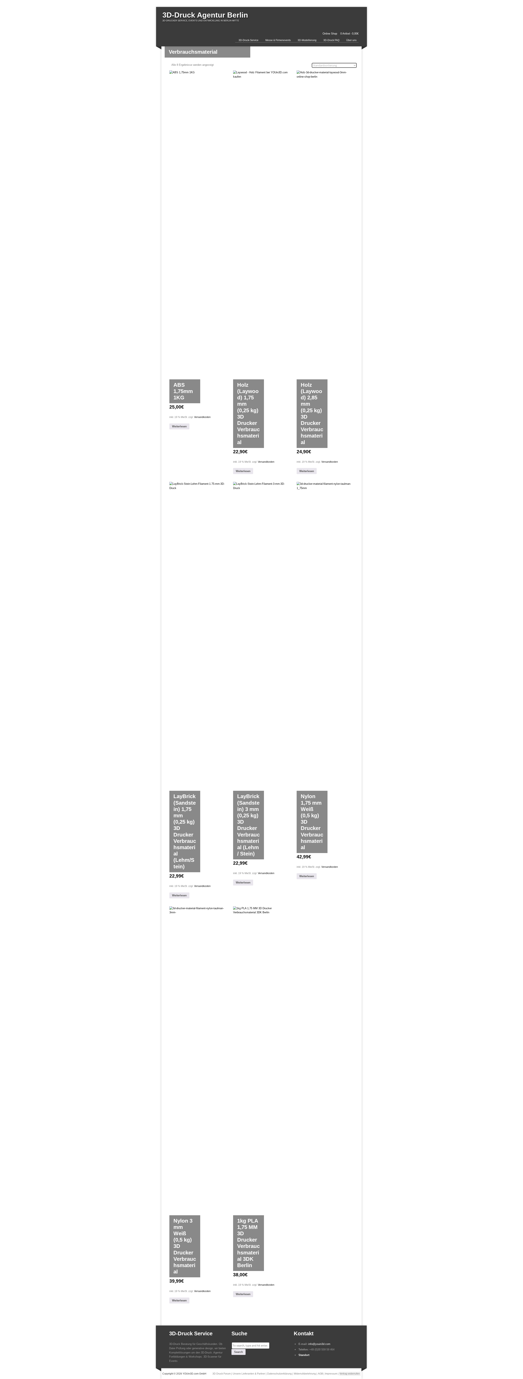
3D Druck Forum (221, 1373)
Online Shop (330, 33)
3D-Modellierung (307, 40)
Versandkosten (202, 417)
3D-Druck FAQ (331, 40)
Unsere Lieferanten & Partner (249, 1373)
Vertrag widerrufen (349, 1373)
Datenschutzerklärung (279, 1373)
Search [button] (238, 1351)
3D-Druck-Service (248, 40)
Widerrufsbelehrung (305, 1373)
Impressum (331, 1373)
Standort (303, 1355)
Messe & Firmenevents (278, 40)
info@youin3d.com (319, 1344)
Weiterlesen (179, 426)
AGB (320, 1373)
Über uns (351, 40)
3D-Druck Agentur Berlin (205, 15)
